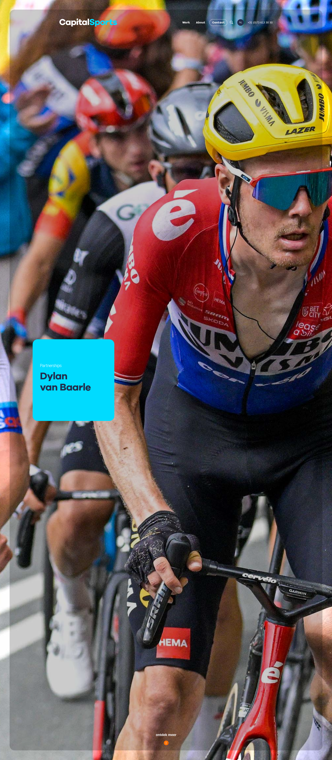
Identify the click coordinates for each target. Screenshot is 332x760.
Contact (218, 22)
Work (186, 22)
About (200, 22)
